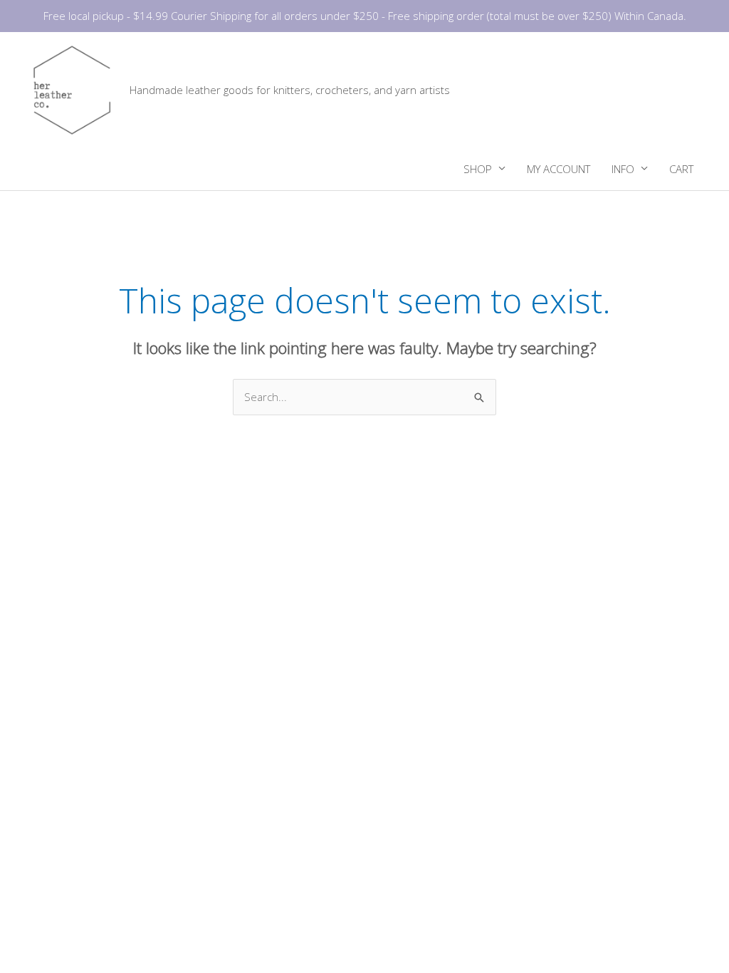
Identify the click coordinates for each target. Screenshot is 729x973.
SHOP (477, 169)
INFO (623, 169)
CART (681, 169)
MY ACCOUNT (558, 169)
